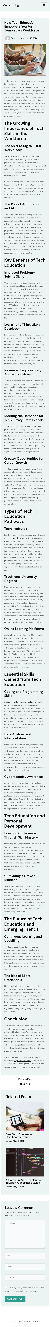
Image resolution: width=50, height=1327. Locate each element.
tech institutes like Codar (15, 538)
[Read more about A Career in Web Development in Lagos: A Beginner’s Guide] (25, 1162)
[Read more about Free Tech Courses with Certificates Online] (25, 1116)
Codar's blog (11, 5)
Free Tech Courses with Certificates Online (20, 1136)
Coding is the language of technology (20, 702)
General (9, 1141)
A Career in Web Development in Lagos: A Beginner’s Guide (25, 1181)
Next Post (25, 1084)
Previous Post (25, 1079)
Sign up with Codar (22, 1060)
